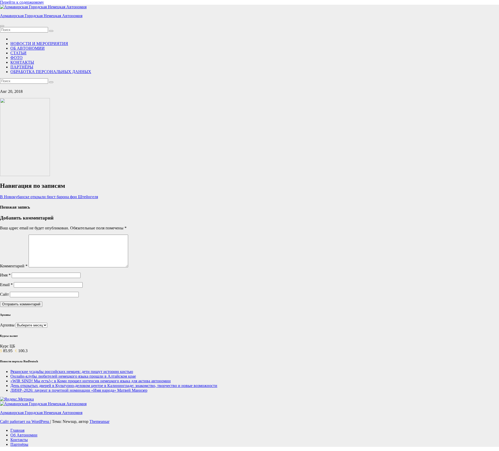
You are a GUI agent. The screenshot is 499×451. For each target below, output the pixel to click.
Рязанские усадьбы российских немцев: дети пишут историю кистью (71, 371)
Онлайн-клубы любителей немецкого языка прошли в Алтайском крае (73, 376)
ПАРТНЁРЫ (21, 67)
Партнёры (19, 444)
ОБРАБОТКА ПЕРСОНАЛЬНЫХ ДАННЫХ (50, 71)
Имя (5, 275)
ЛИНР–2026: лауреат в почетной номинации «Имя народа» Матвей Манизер (78, 390)
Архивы (7, 325)
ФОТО (16, 57)
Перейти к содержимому (22, 2)
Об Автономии (23, 435)
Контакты (19, 439)
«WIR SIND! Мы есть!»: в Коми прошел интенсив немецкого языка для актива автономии (90, 381)
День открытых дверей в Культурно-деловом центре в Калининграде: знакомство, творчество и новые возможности (113, 385)
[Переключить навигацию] (2, 26)
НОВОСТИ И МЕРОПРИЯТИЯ (39, 43)
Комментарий (14, 266)
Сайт (4, 294)
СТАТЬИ (18, 53)
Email (6, 284)
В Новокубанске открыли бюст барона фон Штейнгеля (49, 197)
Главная (17, 430)
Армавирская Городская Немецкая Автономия (41, 16)
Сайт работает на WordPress (25, 421)
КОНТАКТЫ (22, 62)
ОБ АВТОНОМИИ (27, 48)
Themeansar (99, 421)
